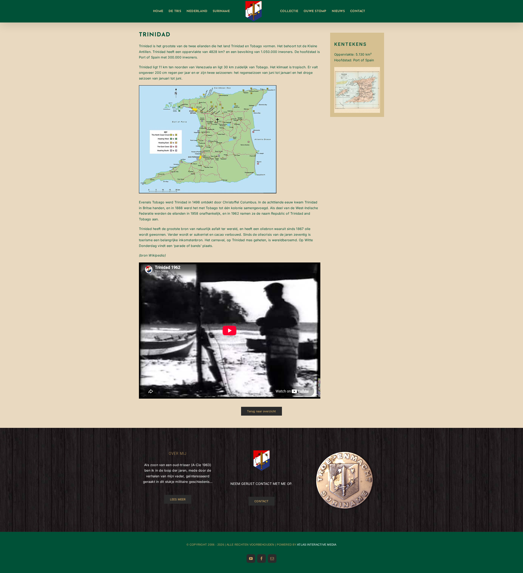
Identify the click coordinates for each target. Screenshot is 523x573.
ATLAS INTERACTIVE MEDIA (316, 544)
